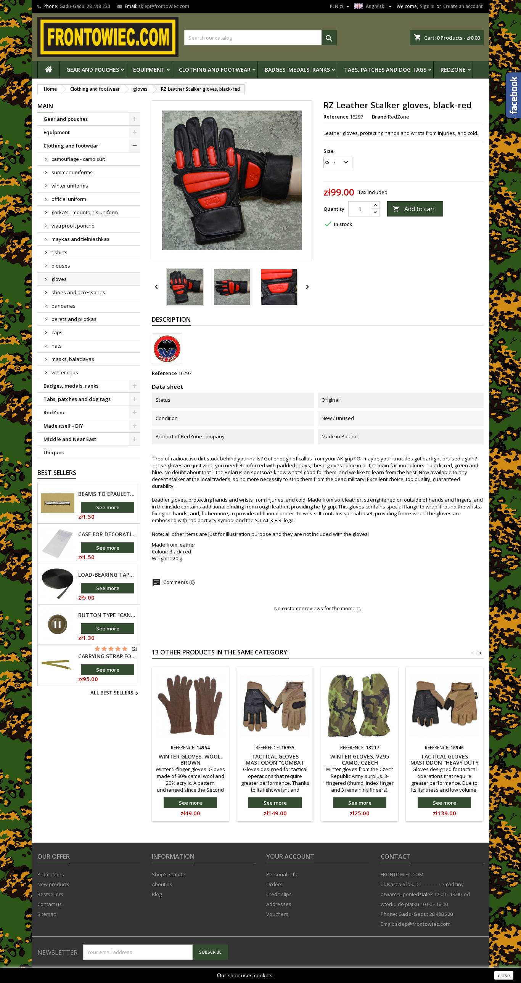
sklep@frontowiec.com (163, 6)
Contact (395, 856)
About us (162, 884)
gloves (59, 279)
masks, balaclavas (72, 359)
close (504, 975)
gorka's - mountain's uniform (84, 212)
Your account (290, 856)
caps (57, 332)
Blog (157, 894)
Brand (379, 116)
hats (56, 345)
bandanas (63, 305)
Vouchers (277, 914)
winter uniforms (69, 185)
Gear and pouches (92, 69)
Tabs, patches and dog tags (385, 69)
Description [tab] (171, 319)
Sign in (427, 6)
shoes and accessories (78, 292)
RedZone (453, 69)
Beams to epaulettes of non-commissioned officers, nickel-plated (107, 494)
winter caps (64, 372)
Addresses (278, 904)
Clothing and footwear (215, 69)
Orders (274, 884)
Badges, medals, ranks (297, 69)
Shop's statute (168, 874)
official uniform (68, 199)
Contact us (49, 904)
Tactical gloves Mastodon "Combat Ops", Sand (275, 762)
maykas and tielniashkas (80, 239)
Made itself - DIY (63, 425)
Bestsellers (50, 894)
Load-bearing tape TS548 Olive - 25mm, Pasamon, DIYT (107, 575)
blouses (60, 265)
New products (53, 884)
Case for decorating (107, 534)
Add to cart (414, 209)
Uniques (53, 452)
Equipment (149, 69)
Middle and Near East (69, 439)
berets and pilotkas (73, 319)
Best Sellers (56, 472)
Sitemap (46, 914)
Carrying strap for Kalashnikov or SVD (107, 656)
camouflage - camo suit (78, 159)
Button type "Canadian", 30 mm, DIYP (107, 615)
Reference (336, 116)
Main (45, 106)
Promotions (50, 874)
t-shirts (59, 252)
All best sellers (115, 693)
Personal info (281, 874)
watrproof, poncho (73, 225)
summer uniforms (72, 172)
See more (107, 507)
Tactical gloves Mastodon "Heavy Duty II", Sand (444, 762)
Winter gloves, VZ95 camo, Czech (359, 759)
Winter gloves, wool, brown (190, 759)
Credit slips (279, 894)
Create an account (463, 6)
